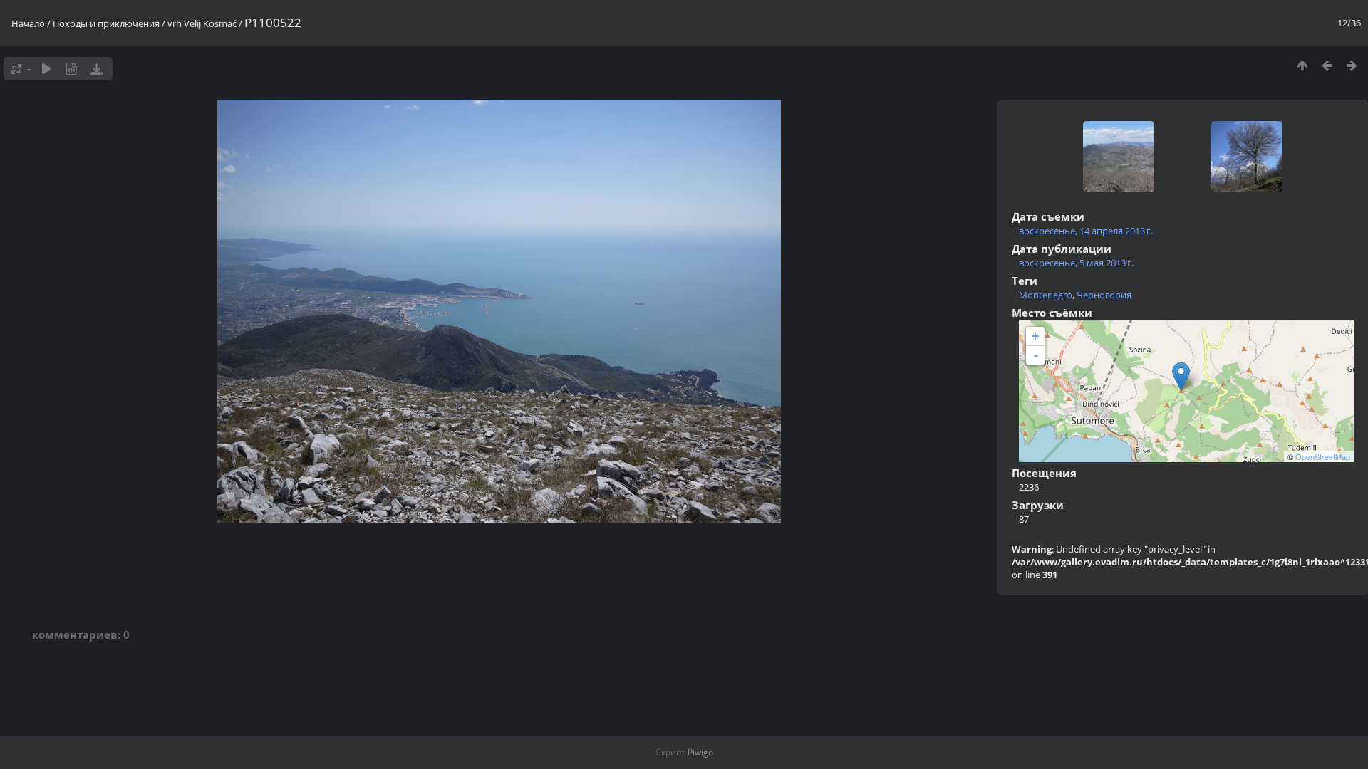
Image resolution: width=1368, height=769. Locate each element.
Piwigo (700, 752)
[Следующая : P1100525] (1352, 65)
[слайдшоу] (46, 69)
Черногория (1104, 294)
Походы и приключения (106, 23)
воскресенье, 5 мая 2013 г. (1076, 262)
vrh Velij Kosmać (202, 23)
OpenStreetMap (1322, 456)
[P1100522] (1181, 376)
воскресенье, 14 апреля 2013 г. (1086, 230)
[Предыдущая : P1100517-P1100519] (1327, 65)
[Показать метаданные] (71, 69)
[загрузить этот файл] (96, 69)
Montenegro (1045, 294)
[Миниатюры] (1302, 65)
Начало (28, 23)
